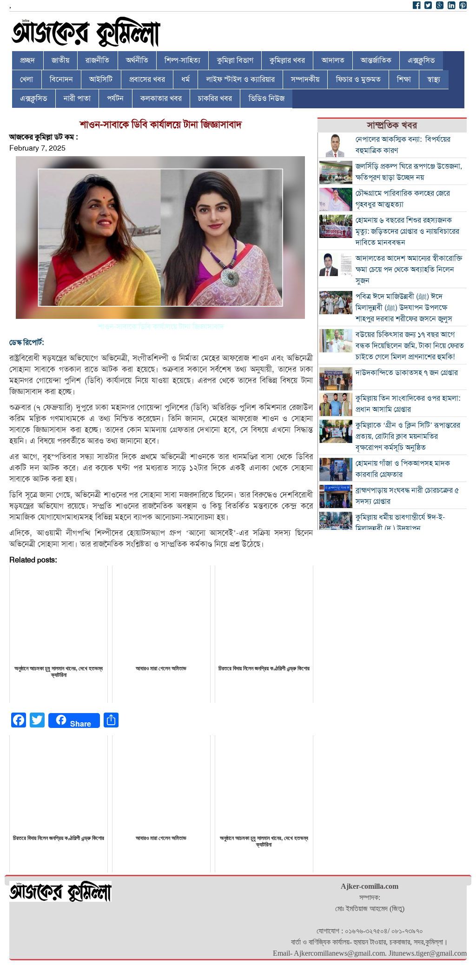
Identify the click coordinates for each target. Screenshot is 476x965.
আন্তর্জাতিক (376, 60)
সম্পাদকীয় (305, 79)
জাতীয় (60, 60)
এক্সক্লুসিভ (421, 60)
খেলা (26, 79)
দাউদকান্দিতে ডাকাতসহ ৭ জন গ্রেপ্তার (407, 372)
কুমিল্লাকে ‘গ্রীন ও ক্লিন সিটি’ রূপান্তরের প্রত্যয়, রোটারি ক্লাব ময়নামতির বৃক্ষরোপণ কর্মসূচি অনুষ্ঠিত (408, 436)
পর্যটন (115, 98)
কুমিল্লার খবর (287, 60)
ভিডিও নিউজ (266, 98)
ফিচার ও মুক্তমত (358, 79)
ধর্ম (185, 79)
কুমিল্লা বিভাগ (235, 60)
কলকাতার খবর (161, 98)
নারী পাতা (77, 98)
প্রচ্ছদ (27, 60)
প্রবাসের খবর (147, 79)
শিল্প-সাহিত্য (182, 60)
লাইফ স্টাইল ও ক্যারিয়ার (240, 79)
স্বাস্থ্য (433, 79)
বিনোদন (61, 79)
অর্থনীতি (137, 60)
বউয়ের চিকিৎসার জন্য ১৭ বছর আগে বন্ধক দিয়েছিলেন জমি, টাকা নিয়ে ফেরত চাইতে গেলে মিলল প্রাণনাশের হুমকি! (410, 346)
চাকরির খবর (215, 98)
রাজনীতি (97, 60)
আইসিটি (100, 79)
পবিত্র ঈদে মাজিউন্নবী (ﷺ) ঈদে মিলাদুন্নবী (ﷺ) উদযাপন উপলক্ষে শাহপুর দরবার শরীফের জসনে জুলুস (404, 308)
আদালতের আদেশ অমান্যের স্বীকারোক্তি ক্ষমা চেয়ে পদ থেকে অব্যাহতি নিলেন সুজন (409, 269)
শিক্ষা (404, 79)
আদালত (333, 60)
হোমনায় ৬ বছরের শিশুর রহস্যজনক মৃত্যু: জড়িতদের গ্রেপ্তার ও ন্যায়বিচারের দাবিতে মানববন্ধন (407, 231)
